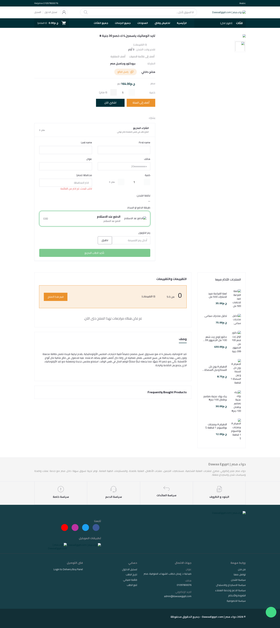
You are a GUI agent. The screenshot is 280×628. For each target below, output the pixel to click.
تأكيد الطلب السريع (94, 252)
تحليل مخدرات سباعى (215, 316)
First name (144, 143)
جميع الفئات (101, 23)
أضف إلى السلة (141, 102)
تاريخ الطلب (131, 574)
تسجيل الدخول (51, 12)
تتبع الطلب (132, 585)
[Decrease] (147, 182)
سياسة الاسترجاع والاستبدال (231, 585)
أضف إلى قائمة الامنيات (141, 57)
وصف (183, 339)
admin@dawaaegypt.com (177, 596)
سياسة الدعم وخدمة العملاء (230, 590)
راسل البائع (123, 71)
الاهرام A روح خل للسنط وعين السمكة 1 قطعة (214, 368)
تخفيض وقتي (162, 23)
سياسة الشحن (238, 579)
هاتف (147, 159)
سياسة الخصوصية (236, 600)
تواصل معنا (240, 574)
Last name (86, 143)
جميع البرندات (123, 23)
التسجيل (37, 12)
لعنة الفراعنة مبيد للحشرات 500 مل (217, 295)
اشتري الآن (110, 102)
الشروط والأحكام (237, 595)
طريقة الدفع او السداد (138, 208)
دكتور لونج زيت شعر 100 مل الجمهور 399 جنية (215, 338)
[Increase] (121, 182)
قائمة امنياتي (130, 579)
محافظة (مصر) (84, 175)
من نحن (242, 569)
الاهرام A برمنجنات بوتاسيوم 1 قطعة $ (216, 426)
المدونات (142, 23)
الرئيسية (182, 23)
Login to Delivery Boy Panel (68, 569)
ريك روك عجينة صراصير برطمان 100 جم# (215, 398)
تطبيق (105, 240)
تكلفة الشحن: (143, 196)
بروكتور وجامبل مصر (122, 64)
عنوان (89, 159)
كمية (147, 175)
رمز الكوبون (144, 233)
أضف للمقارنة (117, 57)
